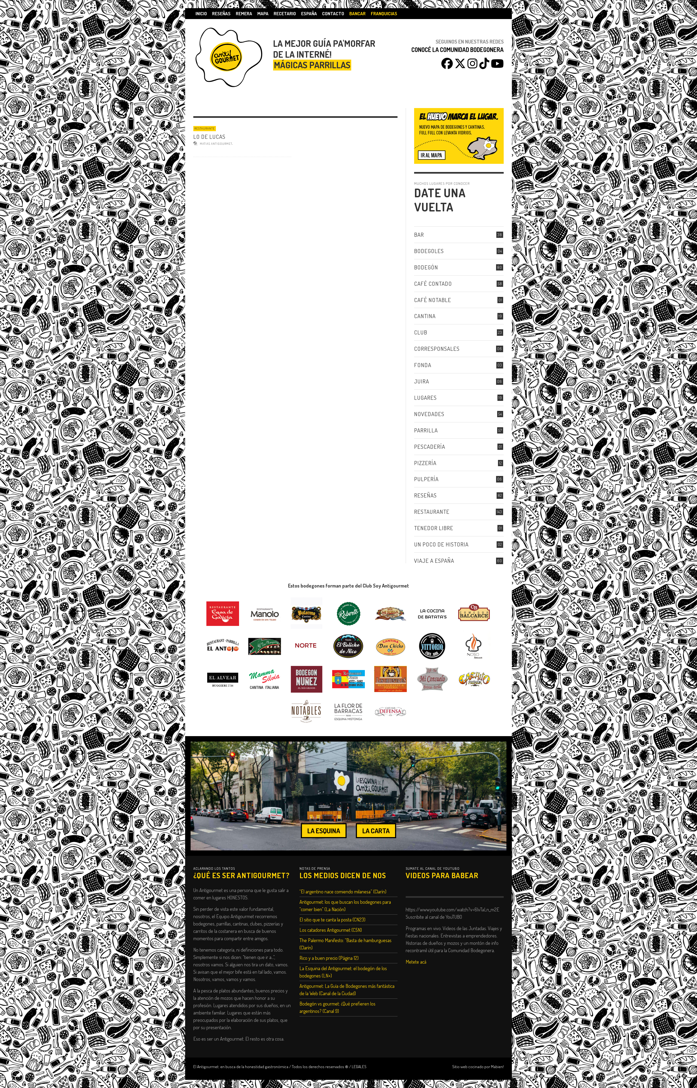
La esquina (323, 830)
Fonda (422, 364)
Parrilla (426, 430)
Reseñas (425, 495)
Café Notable (432, 299)
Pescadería (429, 446)
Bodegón (426, 267)
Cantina (425, 315)
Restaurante (204, 128)
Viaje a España (434, 560)
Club (420, 332)
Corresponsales (437, 348)
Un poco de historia (441, 544)
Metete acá (416, 962)
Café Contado (433, 283)
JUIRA (421, 381)
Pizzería (425, 462)
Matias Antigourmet (216, 144)
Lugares (425, 397)
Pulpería (426, 478)
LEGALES (359, 1066)
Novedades (429, 413)
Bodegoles (429, 250)
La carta (376, 830)
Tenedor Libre (433, 527)
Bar (419, 234)
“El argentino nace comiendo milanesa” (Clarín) (342, 892)
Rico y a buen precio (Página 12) (329, 958)
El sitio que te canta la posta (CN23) (332, 920)
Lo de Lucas (209, 136)
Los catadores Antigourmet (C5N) (330, 930)
